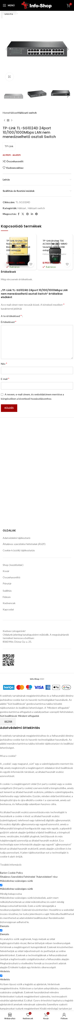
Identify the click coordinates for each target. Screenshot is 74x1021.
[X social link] (22, 214)
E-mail (5, 378)
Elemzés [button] (4, 926)
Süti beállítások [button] (8, 715)
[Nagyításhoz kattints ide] (9, 77)
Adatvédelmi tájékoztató (16, 537)
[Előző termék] (4, 120)
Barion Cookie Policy (11, 872)
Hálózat (13, 112)
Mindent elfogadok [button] (28, 715)
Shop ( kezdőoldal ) (13, 564)
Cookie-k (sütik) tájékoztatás (19, 550)
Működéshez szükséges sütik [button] (16, 880)
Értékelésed (8, 321)
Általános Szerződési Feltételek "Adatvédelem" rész (28, 876)
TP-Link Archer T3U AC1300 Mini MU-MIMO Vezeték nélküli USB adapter (55, 245)
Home (6, 112)
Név (4, 363)
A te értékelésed (11, 315)
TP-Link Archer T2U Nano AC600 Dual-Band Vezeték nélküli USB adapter (18, 245)
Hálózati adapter (22, 254)
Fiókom (7, 596)
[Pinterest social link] (27, 214)
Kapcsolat (8, 609)
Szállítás (7, 590)
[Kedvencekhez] (31, 264)
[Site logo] (37, 5)
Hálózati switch (27, 112)
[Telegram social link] (36, 214)
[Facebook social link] (18, 214)
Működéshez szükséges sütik (16, 888)
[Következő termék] (11, 120)
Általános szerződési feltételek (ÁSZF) (24, 544)
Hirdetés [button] (5, 971)
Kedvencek (9, 603)
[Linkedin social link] (32, 214)
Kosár (6, 571)
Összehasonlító (11, 577)
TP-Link (8, 146)
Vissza (8, 14)
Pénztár (7, 583)
